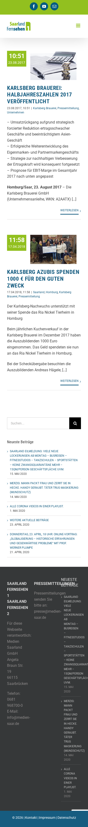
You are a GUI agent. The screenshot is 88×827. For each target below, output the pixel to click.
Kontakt (31, 817)
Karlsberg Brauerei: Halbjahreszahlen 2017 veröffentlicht (39, 95)
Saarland (39, 292)
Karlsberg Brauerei (44, 108)
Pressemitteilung (68, 108)
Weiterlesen (69, 210)
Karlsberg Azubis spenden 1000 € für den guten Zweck (43, 279)
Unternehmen (15, 112)
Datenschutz (66, 817)
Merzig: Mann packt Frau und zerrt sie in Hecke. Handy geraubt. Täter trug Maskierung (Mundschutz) (44, 488)
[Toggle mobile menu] (78, 25)
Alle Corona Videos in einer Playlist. (37, 506)
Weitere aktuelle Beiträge (29, 520)
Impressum (47, 817)
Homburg (52, 292)
